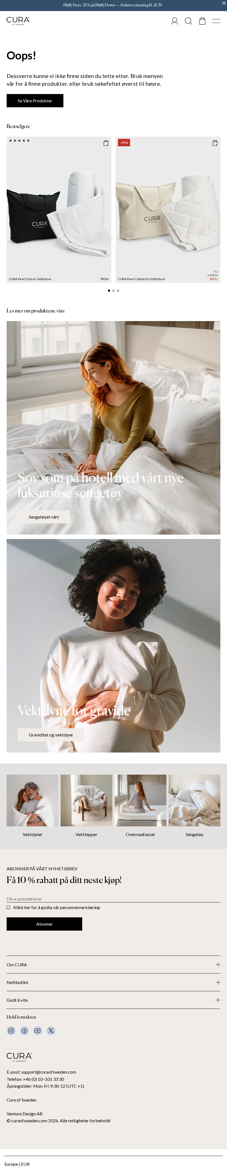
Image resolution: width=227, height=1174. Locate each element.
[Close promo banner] (224, 3)
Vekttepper (86, 834)
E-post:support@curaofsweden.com (41, 1071)
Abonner (44, 923)
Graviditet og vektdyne (51, 734)
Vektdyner (33, 834)
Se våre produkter (35, 100)
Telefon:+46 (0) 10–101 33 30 (35, 1079)
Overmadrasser (140, 834)
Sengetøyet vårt (44, 516)
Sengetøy (194, 834)
